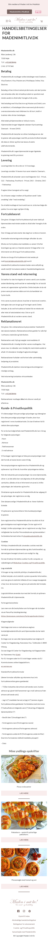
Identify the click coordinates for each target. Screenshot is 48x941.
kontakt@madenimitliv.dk (15, 261)
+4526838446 (10, 62)
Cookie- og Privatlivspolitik (24, 928)
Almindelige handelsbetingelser (24, 920)
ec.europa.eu (6, 666)
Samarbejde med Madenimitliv (24, 932)
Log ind (38, 12)
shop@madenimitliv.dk (32, 536)
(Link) (18, 654)
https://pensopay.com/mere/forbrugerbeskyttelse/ (22, 616)
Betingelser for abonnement (24, 924)
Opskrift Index (24, 916)
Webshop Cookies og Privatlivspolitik (29, 563)
